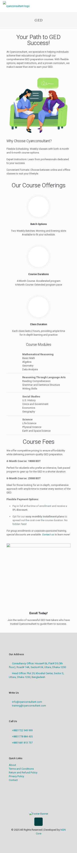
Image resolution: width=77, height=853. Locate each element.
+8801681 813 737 (22, 742)
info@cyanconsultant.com (27, 701)
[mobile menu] (71, 6)
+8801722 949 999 (22, 730)
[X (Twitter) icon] (36, 839)
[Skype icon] (28, 839)
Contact (13, 780)
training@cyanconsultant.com (29, 705)
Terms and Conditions (21, 768)
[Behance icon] (48, 839)
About (12, 765)
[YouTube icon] (44, 839)
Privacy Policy (16, 776)
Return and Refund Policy (23, 772)
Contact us (48, 534)
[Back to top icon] (38, 822)
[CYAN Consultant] (16, 6)
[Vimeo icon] (40, 839)
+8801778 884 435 (22, 736)
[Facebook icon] (32, 839)
